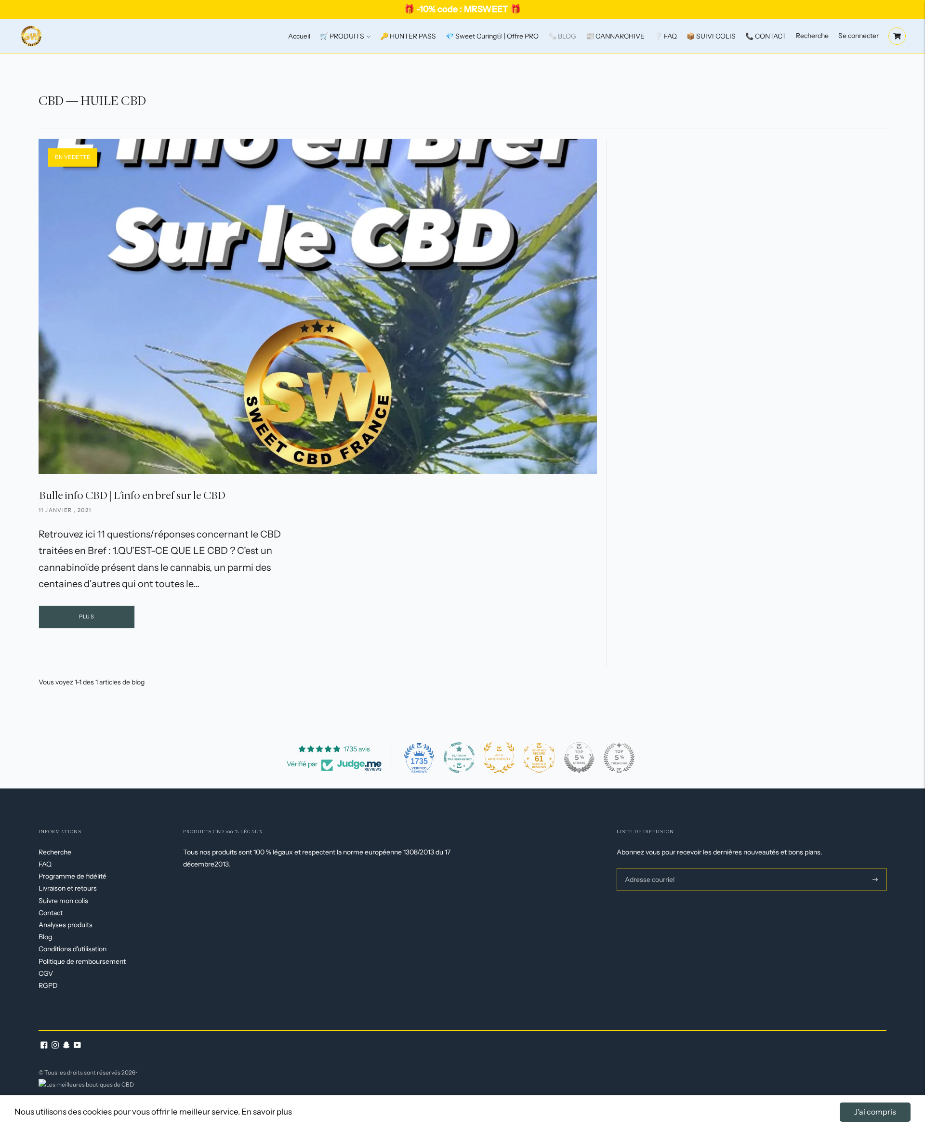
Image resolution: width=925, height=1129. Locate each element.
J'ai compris (875, 1111)
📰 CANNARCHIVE (615, 36)
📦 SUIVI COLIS (711, 36)
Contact (51, 912)
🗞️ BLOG (562, 36)
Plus (86, 616)
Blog (45, 936)
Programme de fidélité (72, 876)
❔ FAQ (665, 36)
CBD (51, 100)
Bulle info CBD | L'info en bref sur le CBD (132, 495)
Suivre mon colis (63, 900)
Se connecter (858, 35)
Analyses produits (65, 924)
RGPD (48, 985)
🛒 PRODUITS (342, 36)
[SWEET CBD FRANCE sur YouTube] (77, 1046)
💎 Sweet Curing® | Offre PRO (492, 36)
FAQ (45, 864)
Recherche (812, 35)
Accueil (299, 36)
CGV (46, 973)
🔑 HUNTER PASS (408, 36)
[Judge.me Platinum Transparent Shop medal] (459, 757)
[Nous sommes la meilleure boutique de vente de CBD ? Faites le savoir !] (86, 1084)
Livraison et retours (68, 888)
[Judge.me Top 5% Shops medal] (579, 757)
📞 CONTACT (765, 36)
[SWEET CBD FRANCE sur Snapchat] (66, 1046)
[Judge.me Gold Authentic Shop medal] (499, 757)
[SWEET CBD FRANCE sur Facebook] (44, 1046)
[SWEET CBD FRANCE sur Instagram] (55, 1046)
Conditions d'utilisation (72, 949)
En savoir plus (266, 1111)
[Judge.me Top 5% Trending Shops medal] (619, 757)
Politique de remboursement (82, 961)
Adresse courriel (648, 867)
